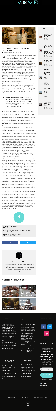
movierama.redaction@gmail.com (28, 345)
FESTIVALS (46, 82)
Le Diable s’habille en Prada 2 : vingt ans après (48, 103)
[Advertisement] (28, 15)
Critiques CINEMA (46, 40)
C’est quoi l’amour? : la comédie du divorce (48, 34)
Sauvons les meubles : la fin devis (48, 62)
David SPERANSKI (8, 52)
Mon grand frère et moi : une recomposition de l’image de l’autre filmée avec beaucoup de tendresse (49, 49)
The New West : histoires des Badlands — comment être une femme (48, 74)
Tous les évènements (46, 84)
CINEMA (45, 38)
